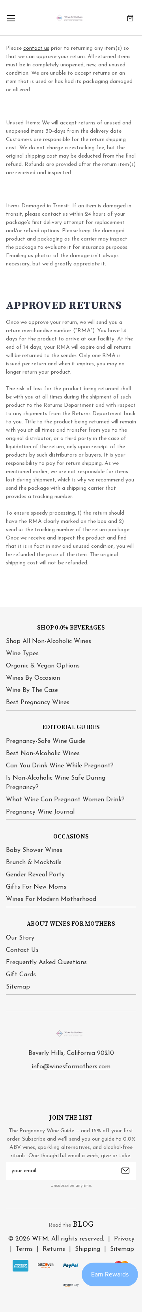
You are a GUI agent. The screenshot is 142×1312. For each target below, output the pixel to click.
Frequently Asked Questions (46, 962)
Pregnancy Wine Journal (40, 812)
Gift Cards (21, 975)
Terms (24, 1249)
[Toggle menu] (11, 18)
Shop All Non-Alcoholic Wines (48, 641)
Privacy (124, 1239)
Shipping (87, 1249)
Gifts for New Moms (36, 887)
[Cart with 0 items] (130, 18)
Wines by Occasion (33, 678)
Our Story (20, 938)
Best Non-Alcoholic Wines (43, 753)
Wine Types (22, 653)
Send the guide (125, 1171)
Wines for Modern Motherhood (51, 899)
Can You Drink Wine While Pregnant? (60, 766)
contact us (36, 48)
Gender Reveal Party (35, 875)
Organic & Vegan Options (43, 666)
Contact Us (22, 950)
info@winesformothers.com (71, 1067)
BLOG (83, 1224)
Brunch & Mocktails (34, 862)
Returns (54, 1249)
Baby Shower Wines (34, 850)
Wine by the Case (32, 690)
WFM (40, 1239)
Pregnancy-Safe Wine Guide (45, 741)
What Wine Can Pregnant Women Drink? (65, 800)
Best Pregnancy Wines (37, 702)
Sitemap (18, 987)
